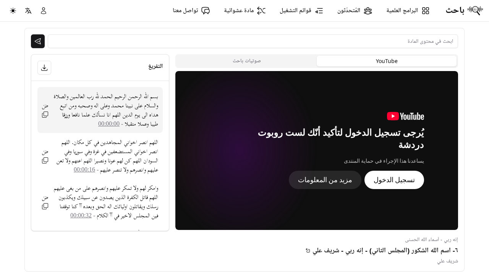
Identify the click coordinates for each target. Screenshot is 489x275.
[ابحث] (38, 41)
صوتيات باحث (247, 61)
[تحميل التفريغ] (44, 67)
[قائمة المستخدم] (43, 11)
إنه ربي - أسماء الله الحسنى (431, 239)
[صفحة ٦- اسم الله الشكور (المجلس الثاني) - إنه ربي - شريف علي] (308, 250)
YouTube (387, 61)
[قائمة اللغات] (28, 11)
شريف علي (447, 261)
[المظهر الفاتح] (13, 11)
